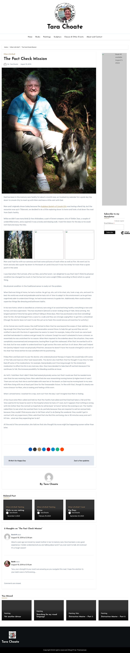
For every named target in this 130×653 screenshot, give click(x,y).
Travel (82, 507)
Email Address (109, 223)
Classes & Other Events (74, 37)
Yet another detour (12, 617)
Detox (39, 510)
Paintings (47, 37)
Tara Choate (65, 27)
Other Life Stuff (9, 54)
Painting (21, 507)
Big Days (72, 510)
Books (37, 37)
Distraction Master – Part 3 (81, 617)
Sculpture (57, 37)
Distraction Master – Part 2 (113, 617)
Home (30, 37)
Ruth (13, 562)
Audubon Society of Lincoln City (54, 206)
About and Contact (94, 37)
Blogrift (71, 650)
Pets (77, 613)
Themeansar (81, 650)
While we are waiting (15, 510)
